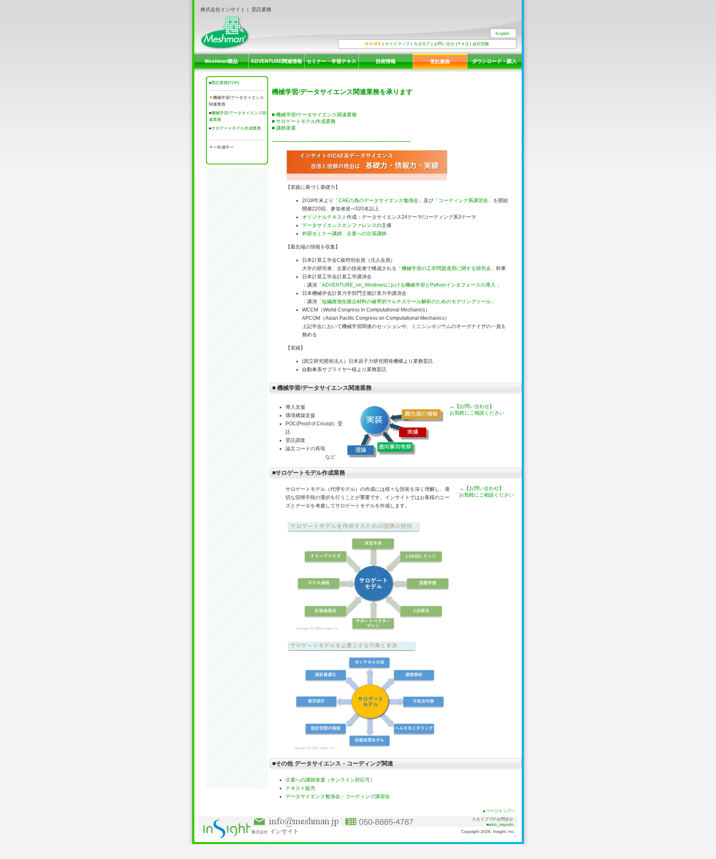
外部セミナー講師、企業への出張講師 (344, 233)
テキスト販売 (300, 788)
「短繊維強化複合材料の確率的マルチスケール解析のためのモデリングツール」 (406, 301)
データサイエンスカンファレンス (339, 225)
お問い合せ (444, 43)
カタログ (422, 43)
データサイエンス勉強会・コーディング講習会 (337, 796)
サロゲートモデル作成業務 (236, 128)
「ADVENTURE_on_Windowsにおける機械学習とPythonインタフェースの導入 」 (409, 285)
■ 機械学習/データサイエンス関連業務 (314, 115)
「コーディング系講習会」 (463, 200)
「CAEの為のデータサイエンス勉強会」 (378, 200)
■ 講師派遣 (284, 128)
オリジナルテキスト (324, 217)
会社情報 (480, 43)
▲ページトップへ (498, 810)
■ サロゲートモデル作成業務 (304, 121)
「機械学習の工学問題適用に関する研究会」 (446, 268)
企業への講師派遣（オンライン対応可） (330, 780)
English (503, 33)
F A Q (463, 43)
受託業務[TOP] (225, 82)
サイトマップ (397, 43)
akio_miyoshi (501, 824)
